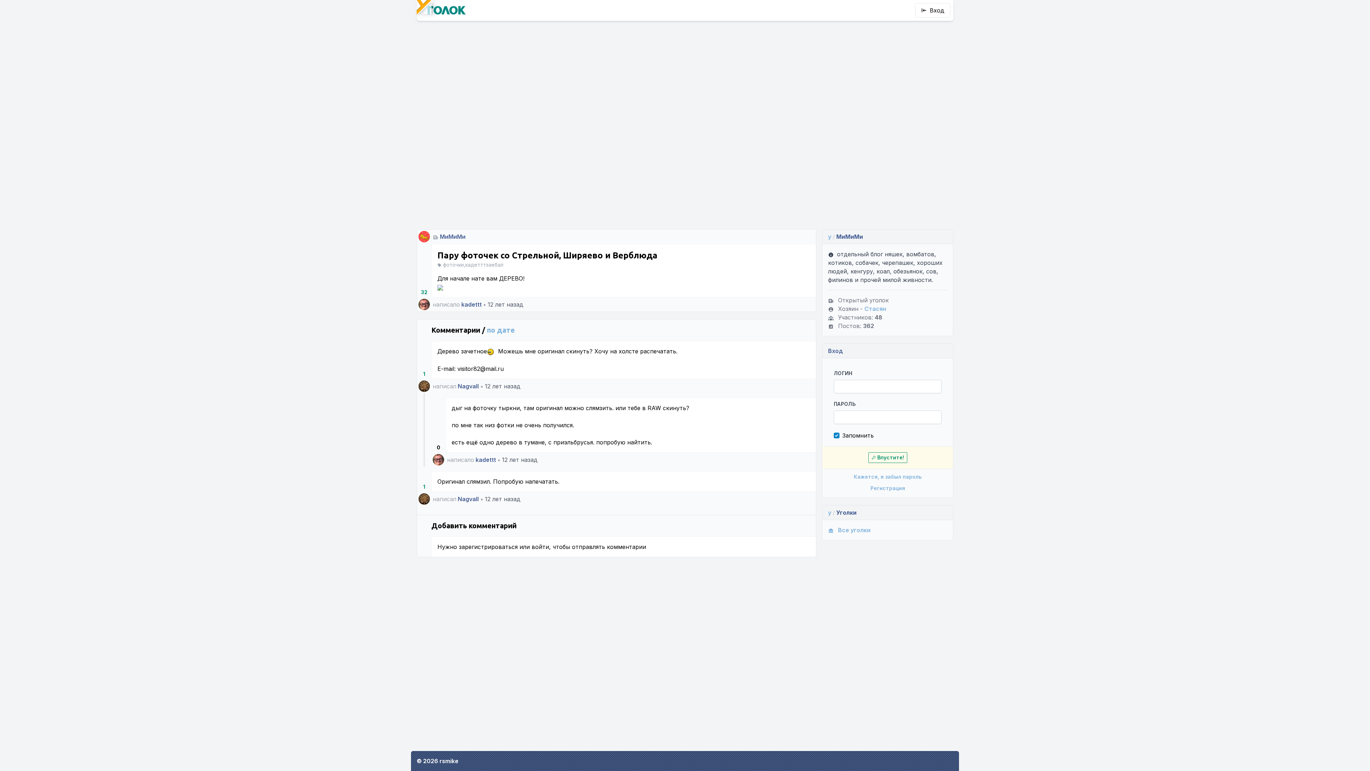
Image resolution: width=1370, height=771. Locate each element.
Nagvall (468, 386)
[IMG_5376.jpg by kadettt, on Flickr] (440, 287)
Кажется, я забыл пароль (888, 477)
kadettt (471, 304)
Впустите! (890, 457)
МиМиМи (453, 236)
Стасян (875, 308)
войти (540, 546)
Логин (843, 373)
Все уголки (854, 530)
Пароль (845, 404)
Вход (937, 10)
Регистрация (888, 488)
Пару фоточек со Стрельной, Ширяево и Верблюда (547, 255)
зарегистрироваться (488, 546)
